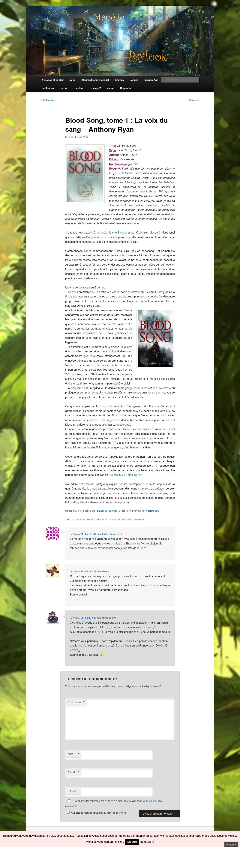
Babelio (122, 232)
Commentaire (76, 702)
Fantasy (100, 510)
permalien (153, 510)
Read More (147, 841)
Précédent (47, 100)
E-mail (73, 772)
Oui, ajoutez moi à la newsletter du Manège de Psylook (99, 812)
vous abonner (150, 800)
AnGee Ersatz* (110, 534)
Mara (104, 571)
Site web (72, 791)
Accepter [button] (132, 841)
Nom (73, 754)
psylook (113, 510)
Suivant (194, 100)
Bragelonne (93, 237)
